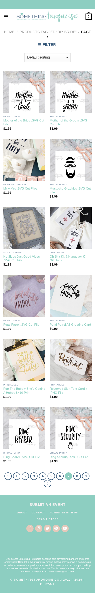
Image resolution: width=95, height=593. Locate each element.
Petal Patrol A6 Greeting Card (70, 324)
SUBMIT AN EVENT (48, 505)
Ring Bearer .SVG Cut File (21, 457)
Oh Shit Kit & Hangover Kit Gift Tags (68, 258)
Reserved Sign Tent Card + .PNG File (68, 390)
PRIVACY (47, 583)
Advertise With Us (63, 512)
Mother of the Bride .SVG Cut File (23, 122)
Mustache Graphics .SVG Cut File (70, 190)
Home (9, 32)
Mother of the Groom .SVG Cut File (68, 122)
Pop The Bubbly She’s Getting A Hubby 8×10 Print (24, 390)
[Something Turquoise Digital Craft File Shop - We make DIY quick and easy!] (47, 16)
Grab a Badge (48, 519)
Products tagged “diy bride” (47, 32)
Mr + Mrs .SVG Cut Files (20, 188)
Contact (38, 512)
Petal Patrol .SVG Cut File (21, 324)
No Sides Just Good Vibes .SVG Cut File (21, 258)
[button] (47, 547)
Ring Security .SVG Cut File (69, 457)
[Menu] (6, 16)
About (22, 512)
